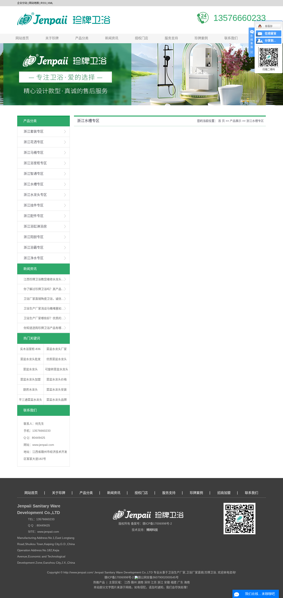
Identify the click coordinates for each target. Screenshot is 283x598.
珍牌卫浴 (210, 572)
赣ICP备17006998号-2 (119, 577)
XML (50, 3)
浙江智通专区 (34, 173)
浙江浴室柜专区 (35, 163)
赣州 (134, 582)
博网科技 (152, 529)
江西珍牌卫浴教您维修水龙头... (44, 279)
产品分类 (81, 38)
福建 (174, 582)
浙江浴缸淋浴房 (35, 226)
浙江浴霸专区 (34, 247)
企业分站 (22, 3)
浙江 (160, 582)
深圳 (147, 582)
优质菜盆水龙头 (56, 359)
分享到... (270, 40)
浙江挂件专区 (34, 205)
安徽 (167, 582)
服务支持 (171, 38)
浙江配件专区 (34, 216)
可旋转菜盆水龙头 (56, 369)
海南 (187, 582)
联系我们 (231, 38)
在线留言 (270, 33)
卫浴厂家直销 (195, 572)
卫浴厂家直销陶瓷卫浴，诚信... (44, 298)
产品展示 (235, 120)
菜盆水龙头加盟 (30, 379)
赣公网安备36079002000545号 (158, 577)
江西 (127, 582)
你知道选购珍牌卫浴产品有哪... (44, 328)
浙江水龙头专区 (35, 195)
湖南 (140, 582)
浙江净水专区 (34, 258)
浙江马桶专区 (34, 152)
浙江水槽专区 (34, 184)
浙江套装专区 (34, 131)
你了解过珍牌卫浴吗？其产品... (44, 289)
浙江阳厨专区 (34, 237)
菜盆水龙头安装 (56, 389)
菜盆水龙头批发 (30, 359)
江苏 (154, 582)
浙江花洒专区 (34, 142)
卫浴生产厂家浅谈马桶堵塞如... (44, 308)
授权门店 (141, 38)
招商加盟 (224, 493)
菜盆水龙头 (30, 369)
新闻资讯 (111, 38)
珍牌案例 (201, 38)
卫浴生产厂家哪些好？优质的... (44, 318)
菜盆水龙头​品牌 (56, 399)
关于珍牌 (52, 38)
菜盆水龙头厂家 (56, 349)
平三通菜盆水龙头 (30, 399)
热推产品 (99, 582)
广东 (180, 582)
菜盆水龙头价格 (56, 379)
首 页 (221, 120)
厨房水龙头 (30, 389)
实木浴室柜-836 (30, 349)
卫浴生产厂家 (176, 572)
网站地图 (34, 3)
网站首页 (22, 38)
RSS (43, 3)
